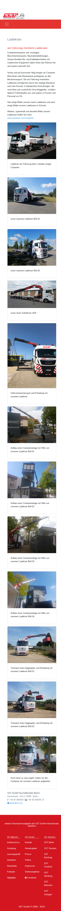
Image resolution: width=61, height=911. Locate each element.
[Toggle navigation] (6, 24)
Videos (28, 860)
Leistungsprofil (13, 854)
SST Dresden (50, 848)
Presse (28, 854)
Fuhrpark (11, 872)
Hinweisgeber (31, 848)
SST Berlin (49, 842)
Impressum (30, 866)
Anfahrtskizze (13, 842)
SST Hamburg (48, 874)
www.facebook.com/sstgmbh (20, 118)
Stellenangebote (32, 872)
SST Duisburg (48, 856)
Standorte (11, 860)
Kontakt (28, 842)
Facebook (31, 877)
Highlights (11, 877)
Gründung (11, 848)
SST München (48, 883)
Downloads (12, 866)
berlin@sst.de (15, 803)
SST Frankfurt (48, 865)
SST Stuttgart (48, 892)
